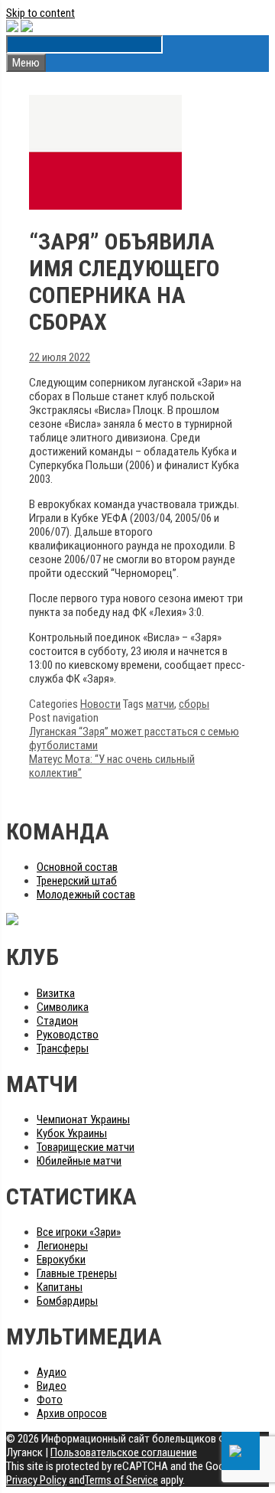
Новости (100, 704)
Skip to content (40, 13)
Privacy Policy (36, 1480)
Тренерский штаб (77, 881)
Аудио (51, 1372)
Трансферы (63, 1048)
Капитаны (59, 1287)
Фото (50, 1400)
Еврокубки (61, 1259)
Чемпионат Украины (83, 1119)
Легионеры (62, 1246)
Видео (51, 1386)
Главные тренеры (77, 1273)
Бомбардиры (67, 1301)
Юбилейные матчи (79, 1161)
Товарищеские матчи (85, 1147)
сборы (194, 704)
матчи (160, 704)
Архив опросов (72, 1413)
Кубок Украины (72, 1133)
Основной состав (77, 867)
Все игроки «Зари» (79, 1232)
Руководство (68, 1035)
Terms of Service (121, 1480)
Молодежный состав (86, 894)
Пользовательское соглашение (123, 1452)
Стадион (57, 1021)
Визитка (56, 993)
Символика (63, 1007)
